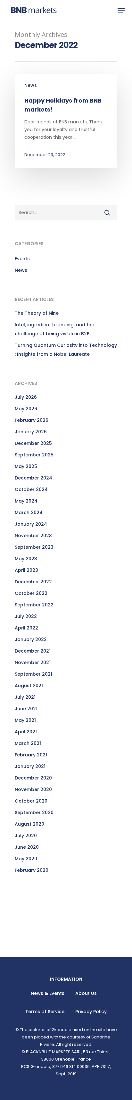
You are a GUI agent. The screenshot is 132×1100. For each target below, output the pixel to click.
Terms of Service (44, 1011)
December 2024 (33, 478)
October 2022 (31, 593)
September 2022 (34, 605)
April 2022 (26, 628)
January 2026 (31, 432)
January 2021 (30, 766)
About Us (86, 993)
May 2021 (25, 720)
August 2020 (29, 824)
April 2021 (26, 732)
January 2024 (31, 524)
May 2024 (26, 501)
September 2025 (34, 455)
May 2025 (26, 466)
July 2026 (26, 397)
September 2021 (33, 674)
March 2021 (28, 743)
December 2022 (33, 582)
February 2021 (31, 755)
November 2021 (33, 662)
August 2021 (29, 685)
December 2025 (33, 443)
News (30, 85)
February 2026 (31, 420)
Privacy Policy (91, 1011)
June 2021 (26, 708)
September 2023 (34, 547)
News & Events (47, 993)
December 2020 (33, 778)
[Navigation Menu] (121, 10)
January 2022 (31, 639)
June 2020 (27, 847)
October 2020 (31, 801)
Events (22, 258)
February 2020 (31, 870)
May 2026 (26, 408)
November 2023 (33, 535)
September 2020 (34, 812)
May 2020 (26, 858)
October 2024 (31, 489)
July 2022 (26, 616)
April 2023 (26, 570)
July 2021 (25, 697)
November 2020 (33, 789)
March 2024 (29, 512)
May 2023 (26, 558)
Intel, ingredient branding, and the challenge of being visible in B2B (54, 329)
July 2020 (26, 835)
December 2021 (33, 651)
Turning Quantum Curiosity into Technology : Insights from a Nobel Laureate (66, 349)
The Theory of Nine (37, 313)
